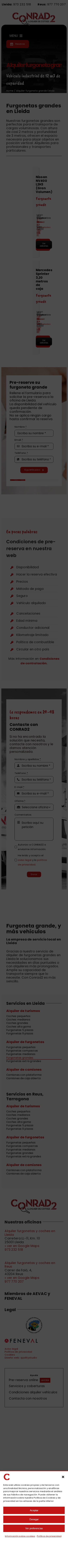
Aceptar (34, 1510)
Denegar (34, 1519)
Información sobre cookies (20, 1536)
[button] (63, 1477)
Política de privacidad (49, 1536)
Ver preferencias (34, 1528)
